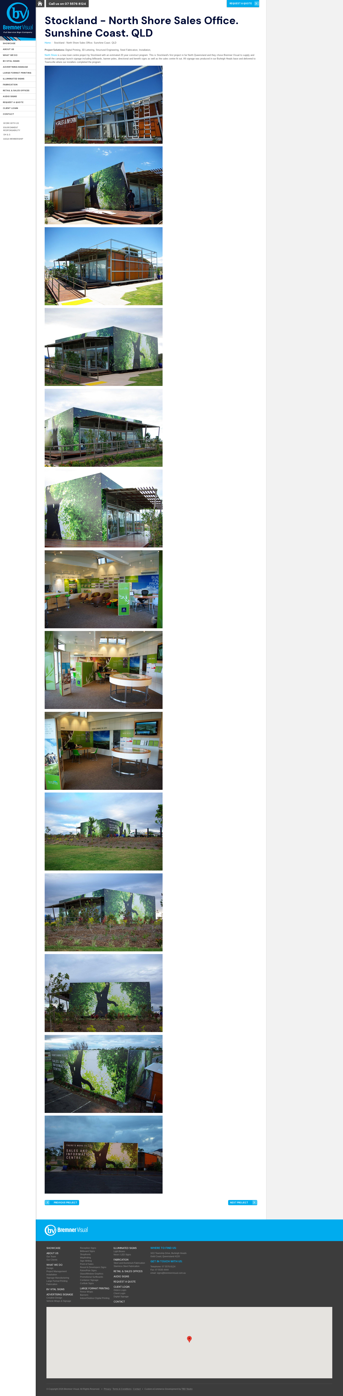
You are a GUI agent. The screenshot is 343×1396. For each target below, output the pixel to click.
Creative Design (54, 1298)
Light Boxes (119, 1251)
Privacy (107, 1389)
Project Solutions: (55, 50)
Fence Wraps (86, 1292)
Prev (65, 1202)
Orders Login (120, 1290)
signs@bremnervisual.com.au (171, 1273)
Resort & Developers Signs (93, 1267)
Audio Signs (10, 96)
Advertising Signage (15, 67)
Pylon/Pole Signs (88, 1270)
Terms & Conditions (122, 1389)
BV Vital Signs (11, 61)
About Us (8, 49)
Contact (8, 114)
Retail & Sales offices (16, 90)
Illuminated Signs (13, 78)
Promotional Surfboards (91, 1277)
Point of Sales (86, 1264)
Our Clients (51, 1260)
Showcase (9, 43)
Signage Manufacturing (57, 1278)
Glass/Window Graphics (91, 1273)
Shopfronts (85, 1254)
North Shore (51, 55)
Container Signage (89, 1280)
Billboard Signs (87, 1251)
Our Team (51, 1256)
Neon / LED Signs (122, 1254)
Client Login (10, 108)
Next (239, 1202)
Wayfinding (85, 1257)
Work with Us (11, 123)
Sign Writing (86, 1261)
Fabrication (10, 84)
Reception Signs (88, 1248)
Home (48, 42)
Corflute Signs (87, 1283)
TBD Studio (187, 1389)
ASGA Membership (13, 138)
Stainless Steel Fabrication (127, 1266)
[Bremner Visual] (18, 20)
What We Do (10, 55)
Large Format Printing (17, 72)
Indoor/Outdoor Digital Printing (95, 1298)
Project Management (56, 1271)
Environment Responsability (11, 129)
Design (49, 1268)
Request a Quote (13, 102)
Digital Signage (121, 1296)
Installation (51, 1274)
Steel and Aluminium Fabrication (129, 1263)
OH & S (6, 134)
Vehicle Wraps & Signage (58, 1301)
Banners (84, 1295)
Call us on (67, 4)
